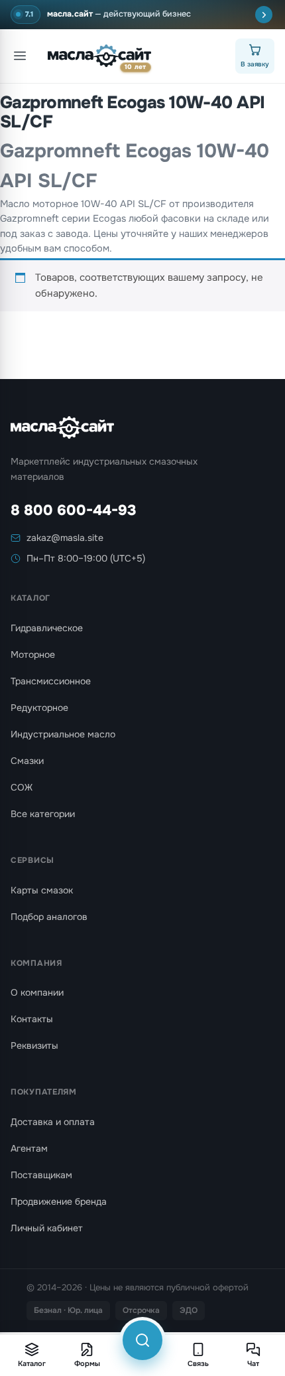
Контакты (32, 1019)
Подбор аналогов (49, 917)
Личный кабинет (47, 1228)
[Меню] (19, 55)
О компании (37, 992)
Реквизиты (34, 1045)
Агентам (29, 1148)
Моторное (33, 654)
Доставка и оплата (53, 1122)
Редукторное (39, 708)
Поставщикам (41, 1175)
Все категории (43, 814)
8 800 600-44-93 (74, 510)
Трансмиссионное (51, 681)
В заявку (255, 64)
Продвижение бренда (59, 1201)
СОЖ (21, 787)
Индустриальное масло (63, 734)
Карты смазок (42, 890)
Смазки (27, 761)
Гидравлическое (47, 628)
